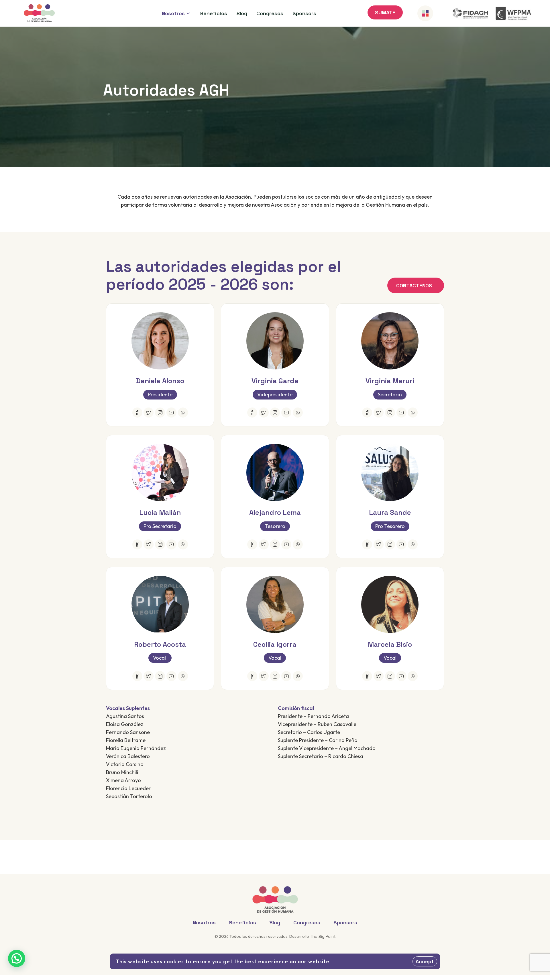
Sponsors (345, 922)
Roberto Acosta (160, 644)
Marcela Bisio (390, 644)
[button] (16, 958)
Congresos (306, 922)
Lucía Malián (160, 512)
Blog (274, 922)
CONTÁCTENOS (414, 285)
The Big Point (323, 936)
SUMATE (385, 12)
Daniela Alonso (160, 380)
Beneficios (242, 922)
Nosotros (204, 922)
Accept (425, 961)
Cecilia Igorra (274, 644)
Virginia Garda (275, 380)
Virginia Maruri (390, 380)
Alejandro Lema (275, 512)
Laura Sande (390, 512)
